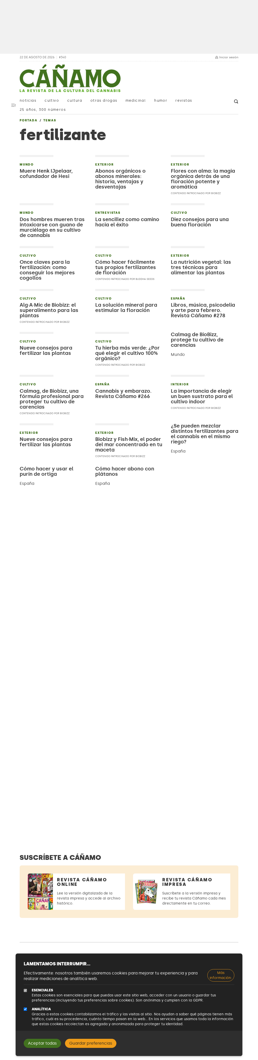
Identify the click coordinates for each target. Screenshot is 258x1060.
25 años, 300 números (43, 110)
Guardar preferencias (90, 1043)
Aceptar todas (42, 1043)
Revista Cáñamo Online (82, 882)
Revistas (183, 100)
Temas (49, 120)
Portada (29, 120)
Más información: (221, 975)
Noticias (28, 100)
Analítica (41, 1009)
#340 (62, 57)
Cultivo (52, 100)
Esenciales (42, 990)
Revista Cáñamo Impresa (187, 882)
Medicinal (135, 100)
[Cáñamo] (70, 80)
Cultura (74, 100)
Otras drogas (103, 100)
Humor (160, 100)
